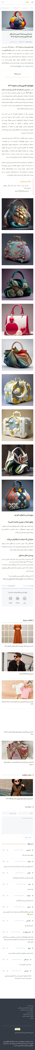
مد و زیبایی (25, 8)
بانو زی (19, 66)
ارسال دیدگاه (28, 837)
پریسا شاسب (26, 585)
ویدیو (31, 1018)
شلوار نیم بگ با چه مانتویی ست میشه (13, 579)
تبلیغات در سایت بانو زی (26, 1010)
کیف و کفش (16, 8)
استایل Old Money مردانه (22, 191)
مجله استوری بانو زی (27, 1016)
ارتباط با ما (30, 1005)
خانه (32, 8)
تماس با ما (30, 1012)
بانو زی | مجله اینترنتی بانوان (25, 1008)
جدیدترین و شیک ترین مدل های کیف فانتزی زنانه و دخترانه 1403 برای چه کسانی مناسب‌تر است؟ (17, 560)
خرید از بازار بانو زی (28, 1014)
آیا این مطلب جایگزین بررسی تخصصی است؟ (20, 576)
